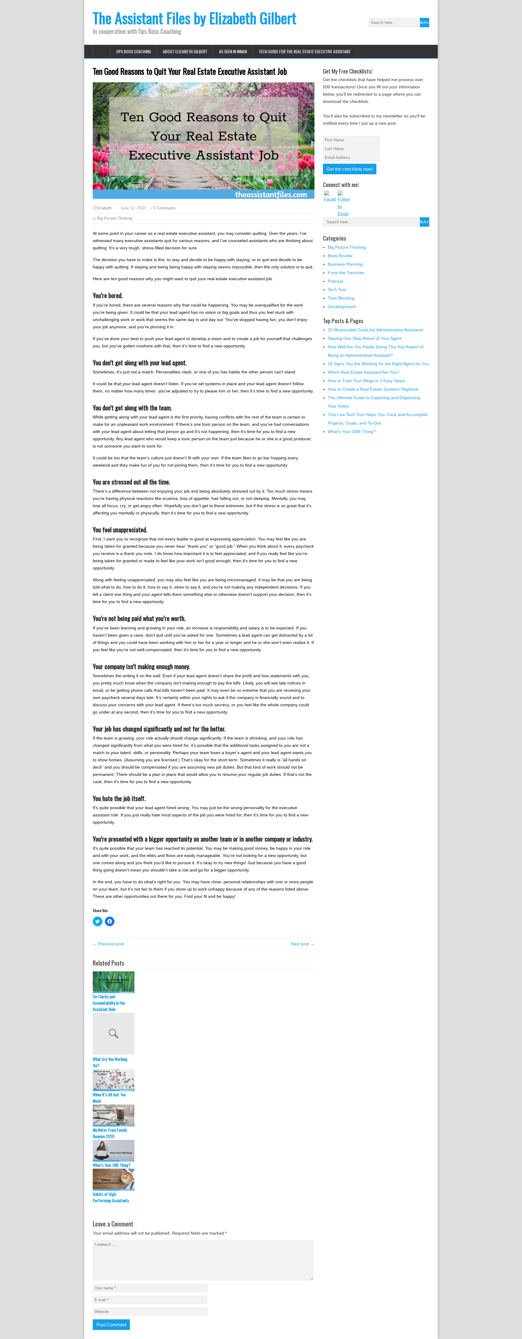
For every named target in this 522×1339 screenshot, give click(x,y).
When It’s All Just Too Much (109, 1097)
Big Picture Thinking (114, 218)
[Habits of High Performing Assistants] (203, 1180)
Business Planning (345, 264)
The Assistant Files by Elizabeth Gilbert (194, 17)
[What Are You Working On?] (203, 1034)
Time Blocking (341, 298)
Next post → (302, 943)
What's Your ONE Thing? (351, 431)
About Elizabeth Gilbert (185, 51)
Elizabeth (103, 208)
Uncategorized (342, 306)
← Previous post (108, 943)
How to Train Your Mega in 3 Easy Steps (366, 380)
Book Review (340, 255)
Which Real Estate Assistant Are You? (363, 372)
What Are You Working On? (110, 1062)
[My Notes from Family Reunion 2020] (203, 1115)
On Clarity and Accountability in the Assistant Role (109, 1002)
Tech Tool (337, 289)
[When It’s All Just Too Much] (203, 1080)
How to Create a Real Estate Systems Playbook (373, 389)
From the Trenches (346, 272)
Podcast (335, 281)
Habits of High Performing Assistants (111, 1197)
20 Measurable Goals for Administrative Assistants (375, 329)
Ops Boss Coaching (133, 51)
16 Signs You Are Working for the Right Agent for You (378, 363)
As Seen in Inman (233, 51)
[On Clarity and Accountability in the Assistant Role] (203, 982)
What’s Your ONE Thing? (111, 1165)
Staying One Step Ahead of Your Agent (364, 338)
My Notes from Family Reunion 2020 (110, 1133)
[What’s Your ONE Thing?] (203, 1151)
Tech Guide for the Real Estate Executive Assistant (305, 51)
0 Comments (164, 208)
